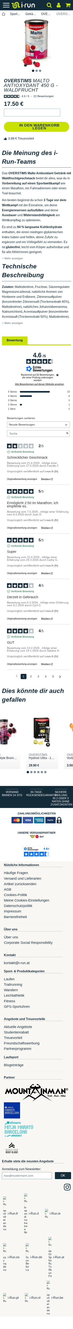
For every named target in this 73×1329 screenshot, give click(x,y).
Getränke (31, 14)
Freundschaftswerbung (22, 1043)
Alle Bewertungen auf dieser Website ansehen (39, 384)
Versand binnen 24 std (12, 793)
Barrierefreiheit (15, 917)
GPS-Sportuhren (17, 1007)
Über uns (11, 937)
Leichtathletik (14, 995)
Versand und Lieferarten (22, 878)
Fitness (9, 1001)
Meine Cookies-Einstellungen (26, 900)
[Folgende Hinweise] (60, 676)
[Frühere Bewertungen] (16, 676)
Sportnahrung (15, 14)
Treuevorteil (13, 1038)
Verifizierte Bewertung (22, 451)
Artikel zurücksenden (20, 884)
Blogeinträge (14, 1065)
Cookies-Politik (15, 895)
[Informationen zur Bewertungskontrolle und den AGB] (57, 375)
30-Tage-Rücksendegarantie (37, 793)
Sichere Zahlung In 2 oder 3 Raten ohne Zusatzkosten (61, 798)
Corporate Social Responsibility (28, 943)
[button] (32, 113)
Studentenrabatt (16, 1032)
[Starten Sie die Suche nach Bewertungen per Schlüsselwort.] (67, 433)
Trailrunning (13, 985)
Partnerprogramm (17, 1049)
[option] (36, 43)
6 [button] (48, 775)
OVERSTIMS (46, 14)
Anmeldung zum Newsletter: (21, 1169)
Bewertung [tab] (15, 340)
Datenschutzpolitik (18, 906)
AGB (7, 889)
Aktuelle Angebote (18, 1027)
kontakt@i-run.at (17, 963)
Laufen (9, 979)
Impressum (12, 911)
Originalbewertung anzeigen (22, 479)
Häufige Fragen (16, 873)
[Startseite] (3, 14)
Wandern (11, 990)
